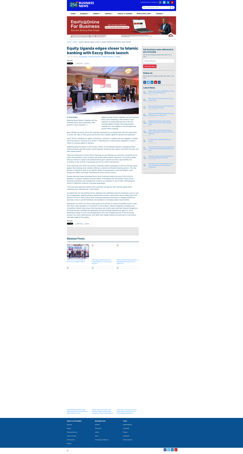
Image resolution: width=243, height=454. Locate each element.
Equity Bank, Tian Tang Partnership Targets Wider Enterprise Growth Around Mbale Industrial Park (127, 411)
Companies (83, 57)
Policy (96, 436)
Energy (96, 14)
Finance (108, 14)
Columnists (98, 428)
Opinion (159, 14)
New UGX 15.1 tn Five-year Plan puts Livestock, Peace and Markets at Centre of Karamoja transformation (161, 165)
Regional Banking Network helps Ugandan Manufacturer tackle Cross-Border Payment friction (77, 411)
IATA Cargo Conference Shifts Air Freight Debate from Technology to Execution (102, 261)
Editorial (97, 424)
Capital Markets (127, 424)
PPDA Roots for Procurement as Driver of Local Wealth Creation (76, 260)
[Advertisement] (101, 231)
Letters (97, 432)
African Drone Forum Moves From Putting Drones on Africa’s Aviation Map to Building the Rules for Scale (161, 148)
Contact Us (154, 2)
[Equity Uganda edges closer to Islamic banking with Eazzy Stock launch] (103, 90)
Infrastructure (143, 14)
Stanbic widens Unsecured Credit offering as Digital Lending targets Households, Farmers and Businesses (102, 411)
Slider (75, 42)
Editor (118, 57)
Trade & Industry (108, 57)
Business (83, 14)
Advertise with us (146, 2)
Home (73, 14)
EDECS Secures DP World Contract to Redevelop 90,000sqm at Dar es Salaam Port (127, 261)
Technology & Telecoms (101, 439)
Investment (126, 436)
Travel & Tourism (124, 14)
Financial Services (94, 57)
